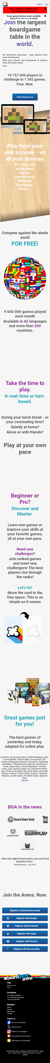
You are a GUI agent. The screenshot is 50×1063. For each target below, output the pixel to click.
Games (9, 1009)
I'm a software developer (15, 997)
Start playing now (25, 97)
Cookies (25, 1055)
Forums (9, 1013)
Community (11, 1011)
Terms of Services (28, 1053)
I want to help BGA (13, 999)
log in (47, 4)
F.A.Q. (9, 987)
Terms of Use (16, 1053)
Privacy (38, 1053)
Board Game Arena (13, 1051)
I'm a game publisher (14, 995)
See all (25, 780)
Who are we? (11, 985)
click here (25, 18)
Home (9, 1007)
